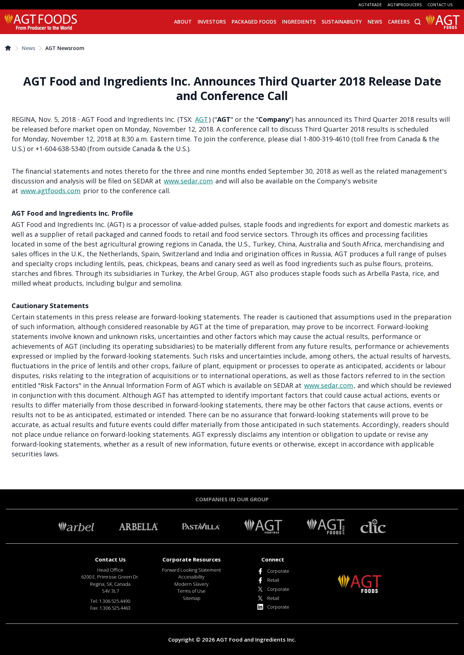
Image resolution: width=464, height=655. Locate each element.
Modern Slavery (191, 584)
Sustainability (342, 21)
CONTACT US (439, 4)
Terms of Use (191, 591)
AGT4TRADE (370, 4)
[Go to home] (8, 47)
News (28, 48)
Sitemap (191, 598)
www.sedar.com (188, 181)
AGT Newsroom (64, 48)
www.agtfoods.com (50, 190)
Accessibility (191, 576)
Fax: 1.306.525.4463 (110, 608)
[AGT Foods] (40, 22)
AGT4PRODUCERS (405, 4)
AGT (201, 119)
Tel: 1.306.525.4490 (110, 601)
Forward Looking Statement (191, 570)
